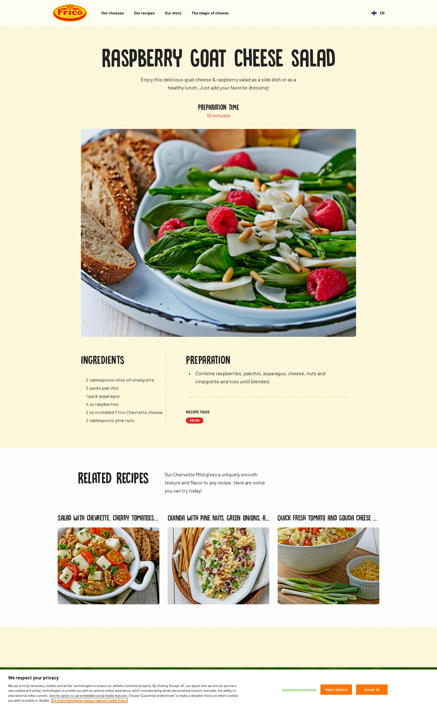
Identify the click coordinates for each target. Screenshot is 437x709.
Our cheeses (112, 12)
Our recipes (144, 12)
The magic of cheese (210, 12)
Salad (194, 420)
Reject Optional (336, 690)
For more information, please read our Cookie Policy (89, 700)
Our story (173, 12)
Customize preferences (299, 690)
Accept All (371, 690)
